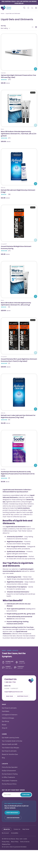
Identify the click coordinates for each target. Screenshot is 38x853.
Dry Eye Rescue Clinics (9, 784)
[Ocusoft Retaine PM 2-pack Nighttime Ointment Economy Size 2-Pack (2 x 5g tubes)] (19, 335)
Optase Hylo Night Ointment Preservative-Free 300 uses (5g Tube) (18, 76)
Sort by (3, 26)
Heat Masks (5, 711)
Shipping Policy (22, 696)
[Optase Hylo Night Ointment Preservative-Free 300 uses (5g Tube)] (19, 52)
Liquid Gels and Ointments (13, 13)
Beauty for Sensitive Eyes (10, 754)
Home (2, 13)
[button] (32, 8)
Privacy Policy (5, 841)
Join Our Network (13, 818)
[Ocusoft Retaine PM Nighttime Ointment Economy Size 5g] (19, 223)
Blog (3, 758)
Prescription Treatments (9, 780)
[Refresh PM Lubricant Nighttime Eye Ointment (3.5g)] (19, 166)
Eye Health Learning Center (10, 737)
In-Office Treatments (8, 777)
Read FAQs (9, 696)
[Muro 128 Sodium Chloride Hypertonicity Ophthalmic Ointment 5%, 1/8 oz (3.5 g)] (19, 279)
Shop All (4, 728)
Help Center (25, 829)
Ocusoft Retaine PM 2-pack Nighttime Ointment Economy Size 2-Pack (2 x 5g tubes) (19, 360)
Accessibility (14, 833)
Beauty (4, 725)
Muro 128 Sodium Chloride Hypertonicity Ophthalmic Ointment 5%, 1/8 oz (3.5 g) (16, 304)
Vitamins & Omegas (8, 718)
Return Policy (14, 841)
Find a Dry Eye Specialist (9, 767)
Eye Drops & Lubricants (9, 708)
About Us (7, 829)
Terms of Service (24, 841)
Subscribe (26, 794)
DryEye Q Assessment (9, 770)
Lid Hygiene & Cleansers (9, 714)
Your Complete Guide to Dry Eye (12, 741)
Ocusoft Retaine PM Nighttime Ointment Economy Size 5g (16, 247)
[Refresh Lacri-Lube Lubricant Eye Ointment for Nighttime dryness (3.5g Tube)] (19, 392)
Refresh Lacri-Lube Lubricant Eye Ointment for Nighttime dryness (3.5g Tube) (18, 416)
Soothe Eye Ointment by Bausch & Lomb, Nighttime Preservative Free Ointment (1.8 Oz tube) (18, 474)
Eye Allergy (5, 721)
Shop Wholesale (12, 812)
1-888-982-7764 (10, 682)
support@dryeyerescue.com (13, 692)
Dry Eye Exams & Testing (9, 774)
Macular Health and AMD (9, 744)
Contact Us (17, 829)
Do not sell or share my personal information (14, 846)
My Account (5, 833)
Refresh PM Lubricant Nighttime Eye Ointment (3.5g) (18, 191)
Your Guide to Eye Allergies (10, 747)
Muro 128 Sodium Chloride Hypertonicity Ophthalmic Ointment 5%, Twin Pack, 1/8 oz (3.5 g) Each (18, 134)
